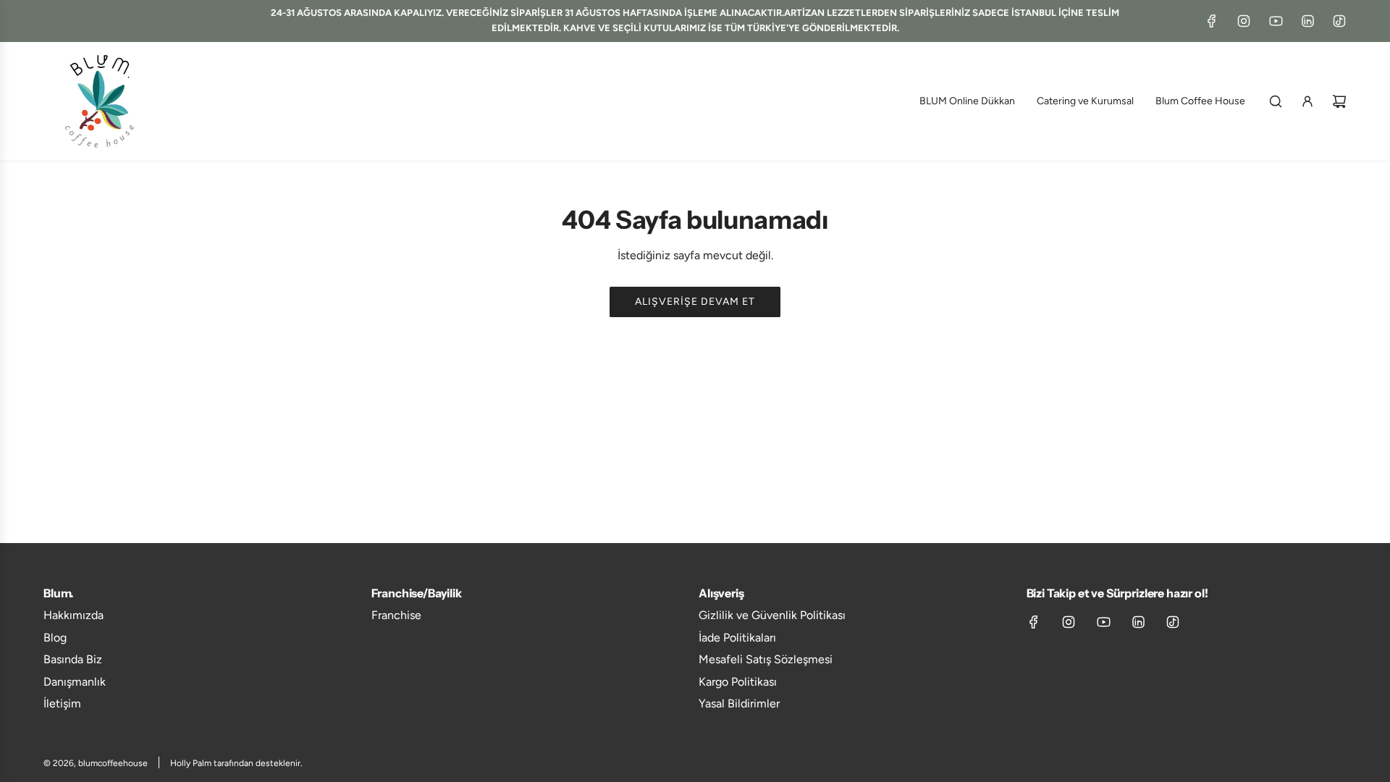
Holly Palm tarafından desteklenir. (236, 763)
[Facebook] (1212, 21)
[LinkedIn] (1307, 21)
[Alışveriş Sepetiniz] (1339, 101)
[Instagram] (1244, 21)
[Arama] (1276, 101)
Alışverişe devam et (695, 301)
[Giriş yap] (1307, 101)
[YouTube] (1276, 21)
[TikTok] (1339, 21)
